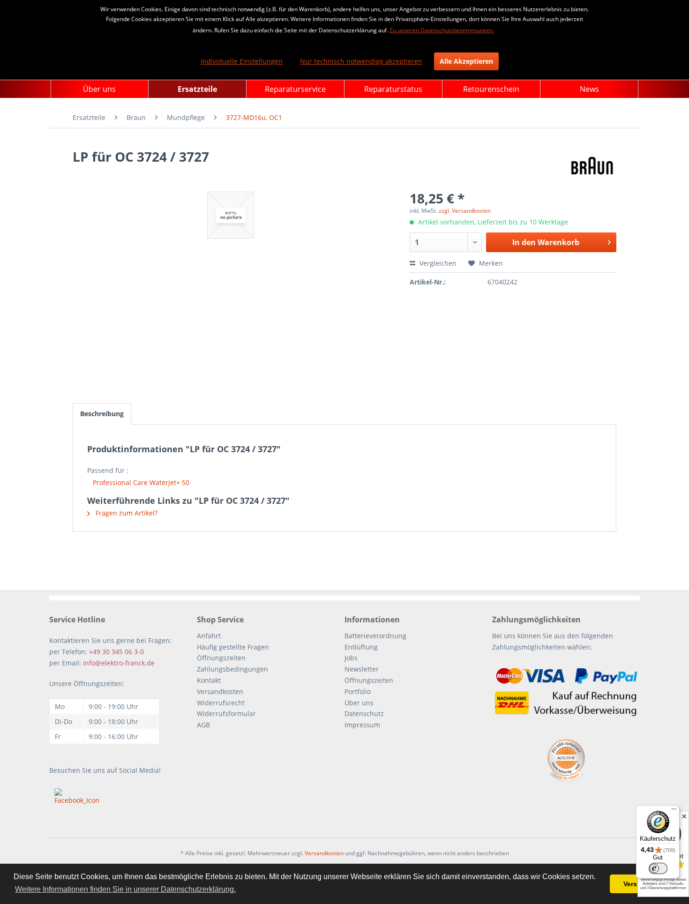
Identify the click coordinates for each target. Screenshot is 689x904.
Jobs (351, 657)
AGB (203, 724)
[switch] (658, 868)
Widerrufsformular (226, 713)
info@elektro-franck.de (119, 662)
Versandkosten (220, 691)
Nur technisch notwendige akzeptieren (361, 61)
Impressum (362, 724)
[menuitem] (100, 89)
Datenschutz (364, 713)
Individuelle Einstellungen (242, 61)
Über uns (359, 702)
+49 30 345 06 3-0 (116, 651)
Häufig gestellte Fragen (233, 647)
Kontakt (209, 680)
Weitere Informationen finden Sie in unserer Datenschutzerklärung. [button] (125, 889)
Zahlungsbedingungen (232, 669)
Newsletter (361, 669)
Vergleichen (437, 263)
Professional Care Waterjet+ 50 (141, 482)
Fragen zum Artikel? (125, 512)
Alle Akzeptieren (466, 61)
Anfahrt (209, 635)
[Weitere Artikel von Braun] (592, 165)
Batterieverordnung (375, 635)
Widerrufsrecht (221, 702)
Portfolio (357, 691)
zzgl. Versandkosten (465, 211)
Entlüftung (361, 647)
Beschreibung (102, 413)
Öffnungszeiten (221, 657)
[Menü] (674, 811)
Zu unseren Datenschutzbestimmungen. (441, 30)
